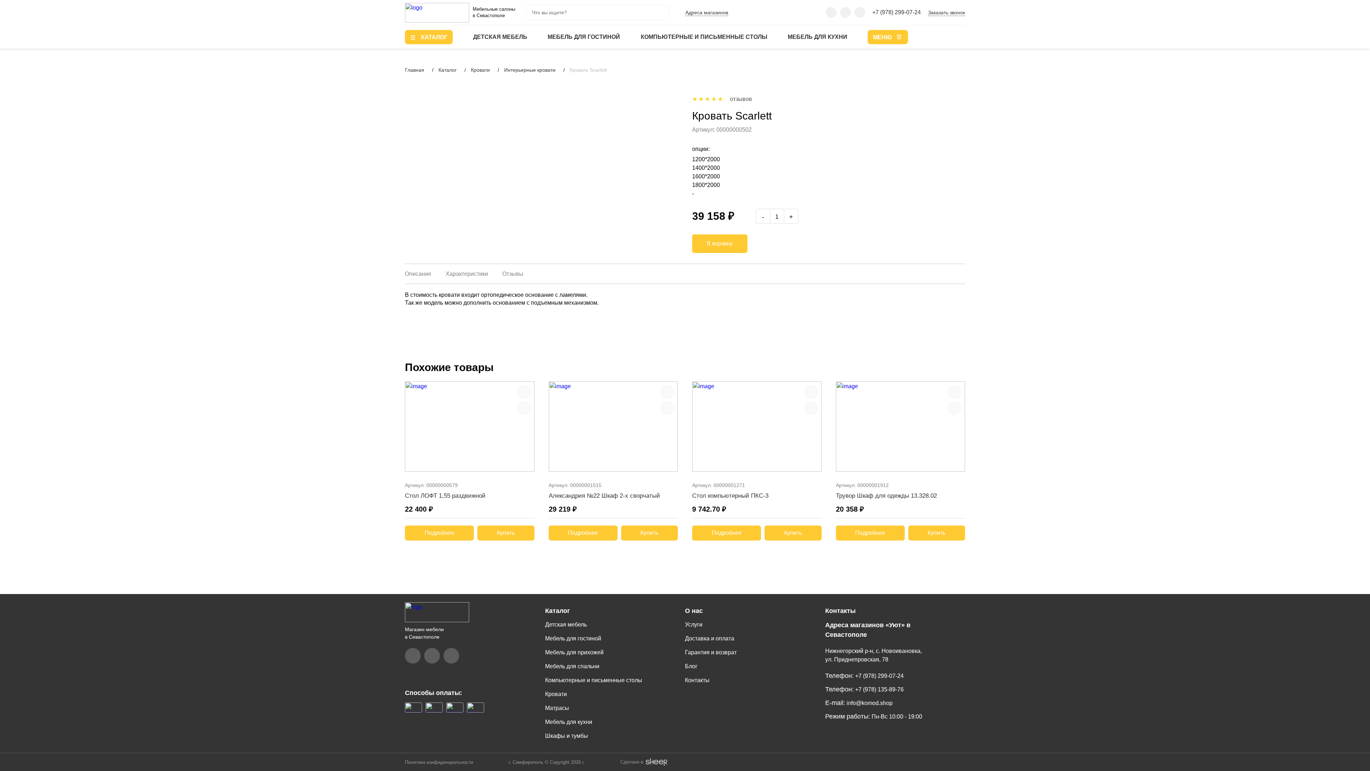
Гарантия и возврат (711, 652)
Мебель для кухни (817, 37)
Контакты (697, 680)
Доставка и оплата (709, 638)
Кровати (556, 694)
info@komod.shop (869, 703)
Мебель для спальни (572, 666)
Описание (418, 274)
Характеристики (467, 274)
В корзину (720, 243)
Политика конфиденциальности (439, 762)
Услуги (693, 625)
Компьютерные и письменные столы (704, 37)
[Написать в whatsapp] (859, 12)
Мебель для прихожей (574, 652)
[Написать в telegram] (845, 12)
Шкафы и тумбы (566, 736)
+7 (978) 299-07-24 (896, 12)
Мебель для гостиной (584, 37)
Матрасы (557, 708)
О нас (694, 610)
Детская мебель (500, 37)
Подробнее (440, 533)
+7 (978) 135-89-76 (879, 689)
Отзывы (512, 274)
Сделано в (632, 762)
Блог (691, 666)
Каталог (557, 610)
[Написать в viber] (831, 12)
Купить (506, 533)
